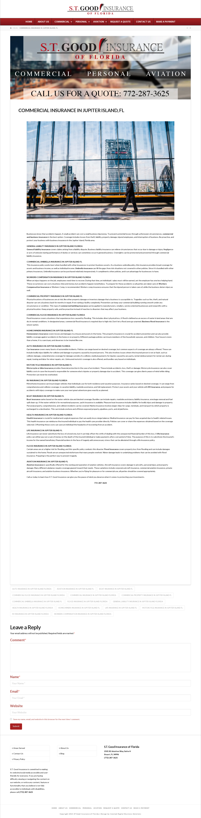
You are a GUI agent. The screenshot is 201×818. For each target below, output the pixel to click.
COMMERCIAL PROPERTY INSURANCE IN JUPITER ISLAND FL (146, 595)
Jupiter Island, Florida (81, 240)
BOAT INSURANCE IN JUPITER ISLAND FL (116, 589)
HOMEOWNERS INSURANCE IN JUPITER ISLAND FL (79, 608)
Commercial (75, 808)
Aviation (98, 808)
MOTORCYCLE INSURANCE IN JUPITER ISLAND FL (162, 608)
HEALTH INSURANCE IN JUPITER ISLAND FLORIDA (32, 608)
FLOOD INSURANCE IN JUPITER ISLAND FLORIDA (87, 601)
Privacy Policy (19, 759)
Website (16, 706)
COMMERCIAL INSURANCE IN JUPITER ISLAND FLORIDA (93, 595)
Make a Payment (141, 808)
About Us (64, 748)
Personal (87, 808)
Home (54, 808)
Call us (29, 477)
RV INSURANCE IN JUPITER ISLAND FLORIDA (30, 614)
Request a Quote (112, 808)
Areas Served (19, 748)
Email (15, 691)
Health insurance (34, 418)
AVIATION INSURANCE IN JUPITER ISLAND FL (75, 589)
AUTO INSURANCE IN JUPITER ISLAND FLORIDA (31, 589)
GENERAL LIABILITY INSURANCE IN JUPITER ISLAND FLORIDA (138, 601)
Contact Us (18, 753)
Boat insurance (33, 399)
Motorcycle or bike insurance (40, 368)
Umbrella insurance (84, 268)
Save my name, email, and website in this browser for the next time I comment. (46, 719)
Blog (62, 753)
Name (15, 677)
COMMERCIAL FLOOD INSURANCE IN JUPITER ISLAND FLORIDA (38, 595)
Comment (18, 640)
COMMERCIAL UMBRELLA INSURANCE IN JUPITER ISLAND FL (37, 601)
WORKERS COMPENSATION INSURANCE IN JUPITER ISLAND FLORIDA (82, 614)
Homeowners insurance (37, 334)
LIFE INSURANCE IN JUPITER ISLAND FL (121, 608)
